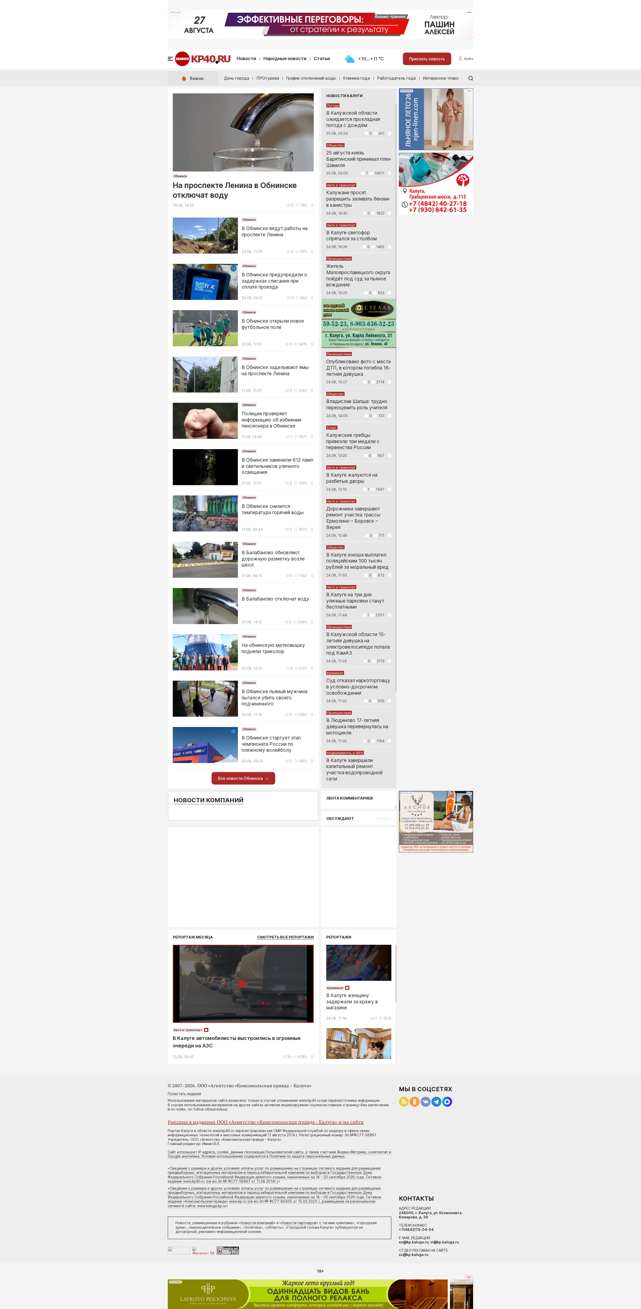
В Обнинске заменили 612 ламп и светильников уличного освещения (277, 466)
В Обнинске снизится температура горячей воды (273, 509)
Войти (468, 59)
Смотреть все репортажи (285, 937)
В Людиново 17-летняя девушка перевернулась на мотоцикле (357, 726)
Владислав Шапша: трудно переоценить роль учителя (356, 405)
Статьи (322, 58)
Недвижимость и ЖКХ (345, 753)
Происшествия (339, 259)
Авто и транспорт (341, 185)
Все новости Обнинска (240, 778)
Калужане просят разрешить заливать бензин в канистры (357, 199)
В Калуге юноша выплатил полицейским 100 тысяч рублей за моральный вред (357, 561)
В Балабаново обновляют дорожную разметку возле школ (273, 559)
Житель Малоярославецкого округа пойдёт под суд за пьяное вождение (358, 275)
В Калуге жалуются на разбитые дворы (351, 478)
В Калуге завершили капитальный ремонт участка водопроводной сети (354, 770)
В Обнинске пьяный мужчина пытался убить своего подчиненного (274, 698)
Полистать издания (184, 1093)
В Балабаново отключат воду (275, 599)
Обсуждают (340, 818)
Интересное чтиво (440, 78)
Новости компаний (208, 800)
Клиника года (356, 78)
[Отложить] (312, 205)
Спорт (332, 428)
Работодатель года (396, 78)
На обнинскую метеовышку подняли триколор (273, 648)
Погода (333, 105)
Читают (383, 818)
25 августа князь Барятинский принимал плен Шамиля (358, 159)
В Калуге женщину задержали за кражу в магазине (352, 1002)
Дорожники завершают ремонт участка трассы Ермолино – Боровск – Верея (353, 518)
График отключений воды (311, 78)
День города (236, 78)
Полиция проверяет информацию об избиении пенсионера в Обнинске (271, 420)
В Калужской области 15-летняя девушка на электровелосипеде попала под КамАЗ (358, 644)
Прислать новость (427, 58)
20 (289, 1057)
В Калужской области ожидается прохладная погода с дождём (353, 119)
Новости (246, 58)
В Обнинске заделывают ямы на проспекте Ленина (275, 370)
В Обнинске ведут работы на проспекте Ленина (274, 232)
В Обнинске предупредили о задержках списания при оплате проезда (274, 281)
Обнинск (180, 176)
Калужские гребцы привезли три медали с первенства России (353, 441)
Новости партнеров (298, 1223)
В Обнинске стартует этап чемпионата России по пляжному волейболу (271, 744)
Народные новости (284, 58)
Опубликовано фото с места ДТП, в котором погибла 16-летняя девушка (358, 368)
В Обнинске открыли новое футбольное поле (273, 324)
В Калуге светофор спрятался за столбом (351, 236)
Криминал (335, 673)
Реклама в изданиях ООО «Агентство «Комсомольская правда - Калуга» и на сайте (266, 1122)
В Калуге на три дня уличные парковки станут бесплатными (355, 601)
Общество (335, 145)
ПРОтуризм (267, 78)
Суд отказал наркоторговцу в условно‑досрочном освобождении (358, 687)
